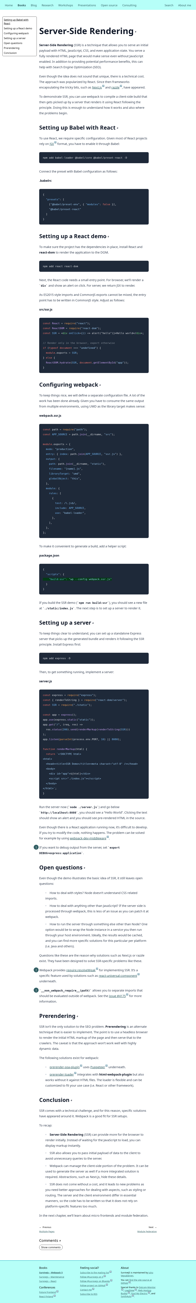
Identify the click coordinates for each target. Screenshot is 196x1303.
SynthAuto (127, 1296)
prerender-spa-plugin (66, 1067)
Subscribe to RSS (88, 1294)
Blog (34, 5)
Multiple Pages (47, 1231)
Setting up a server (15, 38)
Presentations (87, 5)
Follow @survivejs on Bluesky (96, 1281)
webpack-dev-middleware (89, 838)
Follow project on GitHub (94, 1285)
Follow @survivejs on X (93, 1276)
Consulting (129, 5)
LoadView (131, 1290)
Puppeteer (99, 1067)
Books (22, 5)
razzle (116, 87)
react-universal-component (119, 976)
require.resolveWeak (82, 970)
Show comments (51, 1247)
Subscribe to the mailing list (96, 1272)
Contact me (87, 1289)
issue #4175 (118, 996)
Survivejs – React (47, 1281)
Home (9, 5)
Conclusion (10, 53)
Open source (109, 5)
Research (47, 5)
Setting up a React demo (18, 28)
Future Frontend (48, 1292)
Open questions (13, 43)
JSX (53, 144)
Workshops (65, 5)
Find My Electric (140, 1293)
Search (169, 5)
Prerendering (11, 48)
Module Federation (147, 1231)
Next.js (98, 87)
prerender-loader (63, 1074)
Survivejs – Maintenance (51, 1276)
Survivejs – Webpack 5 (51, 1272)
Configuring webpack (16, 33)
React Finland (47, 1296)
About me (184, 5)
